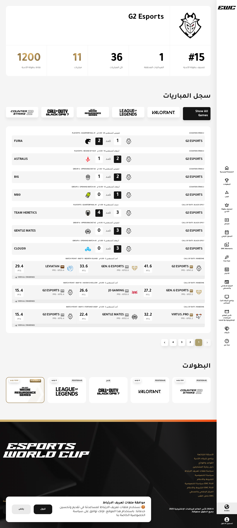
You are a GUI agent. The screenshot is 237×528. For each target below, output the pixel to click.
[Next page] (164, 342)
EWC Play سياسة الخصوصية (199, 484)
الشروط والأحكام (205, 479)
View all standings (26, 277)
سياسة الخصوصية (204, 475)
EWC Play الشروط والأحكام (200, 488)
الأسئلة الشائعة (205, 455)
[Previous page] (207, 342)
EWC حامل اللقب (206, 496)
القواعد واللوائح (206, 463)
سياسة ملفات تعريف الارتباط (199, 471)
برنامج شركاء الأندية (204, 459)
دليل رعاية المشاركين (203, 467)
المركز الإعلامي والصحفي (201, 492)
